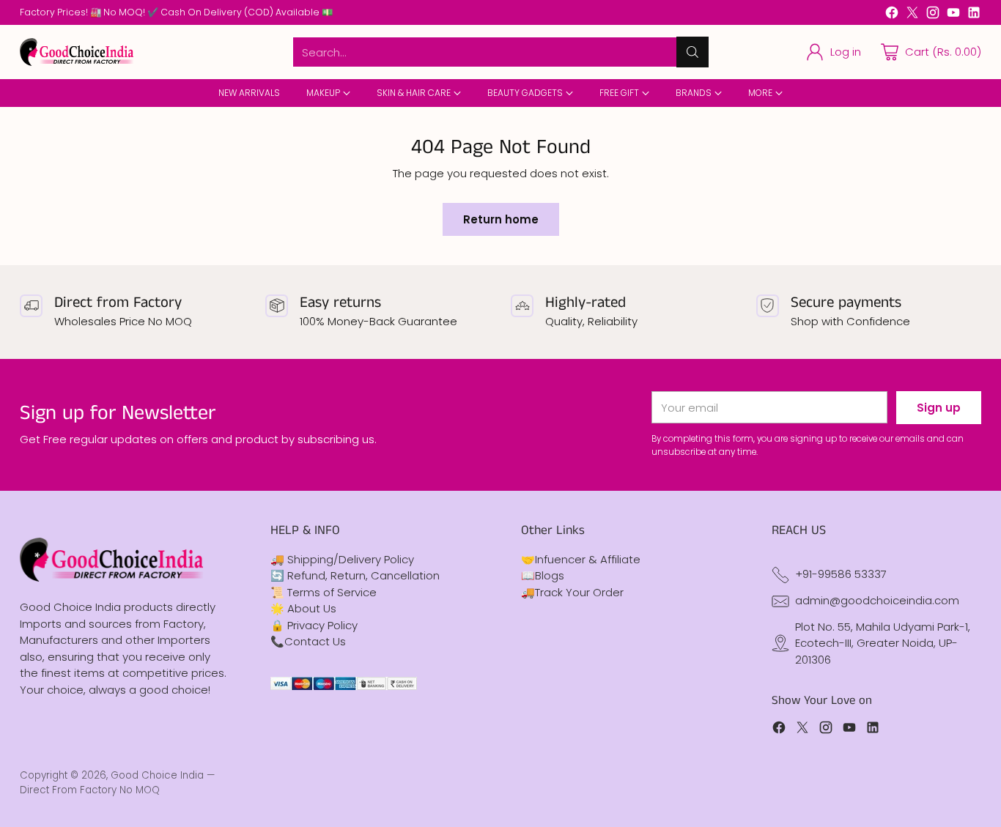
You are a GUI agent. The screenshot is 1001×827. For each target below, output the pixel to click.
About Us (311, 608)
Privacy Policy (322, 625)
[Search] (692, 52)
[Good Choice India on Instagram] (933, 15)
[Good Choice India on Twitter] (912, 15)
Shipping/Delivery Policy (350, 559)
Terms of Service (332, 592)
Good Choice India (157, 775)
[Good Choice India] (76, 51)
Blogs (549, 575)
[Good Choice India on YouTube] (953, 15)
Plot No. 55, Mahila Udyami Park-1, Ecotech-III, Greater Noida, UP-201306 (882, 643)
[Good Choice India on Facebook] (891, 15)
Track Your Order (579, 592)
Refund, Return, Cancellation (363, 575)
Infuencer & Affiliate (587, 559)
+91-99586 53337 (841, 574)
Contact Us (315, 641)
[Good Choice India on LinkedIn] (974, 15)
